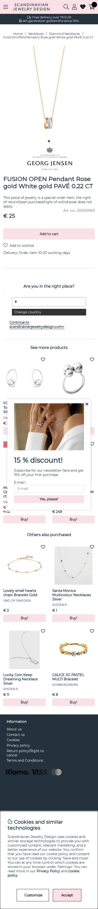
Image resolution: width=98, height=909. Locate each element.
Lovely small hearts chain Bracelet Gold (20, 593)
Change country (27, 312)
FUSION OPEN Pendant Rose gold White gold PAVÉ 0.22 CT (48, 37)
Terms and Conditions (25, 760)
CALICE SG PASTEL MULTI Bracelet (68, 677)
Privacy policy (18, 745)
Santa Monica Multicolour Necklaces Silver (71, 595)
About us (14, 729)
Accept (67, 895)
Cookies (13, 740)
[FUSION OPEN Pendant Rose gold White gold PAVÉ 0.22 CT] (49, 141)
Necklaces (36, 34)
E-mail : (20, 482)
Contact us (16, 735)
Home (18, 34)
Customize (33, 895)
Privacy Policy (48, 871)
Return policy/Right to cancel (25, 753)
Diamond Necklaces (64, 34)
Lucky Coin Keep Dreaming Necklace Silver (20, 679)
